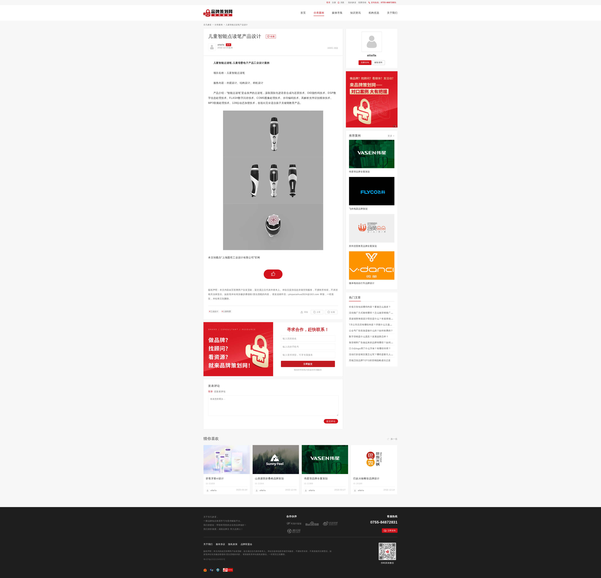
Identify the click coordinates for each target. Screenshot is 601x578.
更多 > (391, 136)
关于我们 (392, 12)
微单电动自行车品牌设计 (362, 283)
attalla (221, 44)
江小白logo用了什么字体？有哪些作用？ (370, 348)
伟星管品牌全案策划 (359, 171)
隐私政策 (232, 544)
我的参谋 (352, 2)
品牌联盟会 (246, 544)
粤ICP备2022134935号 (214, 559)
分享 (319, 312)
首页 (303, 12)
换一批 (394, 439)
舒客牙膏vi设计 (215, 478)
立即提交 (308, 364)
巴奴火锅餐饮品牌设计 (366, 478)
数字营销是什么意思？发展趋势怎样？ (368, 336)
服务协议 (220, 544)
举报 (306, 312)
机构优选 (374, 12)
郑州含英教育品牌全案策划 (363, 246)
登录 (328, 2)
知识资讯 (355, 12)
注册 (334, 2)
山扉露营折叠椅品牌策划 (269, 478)
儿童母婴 (226, 311)
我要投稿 (362, 2)
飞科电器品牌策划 (358, 208)
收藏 (333, 312)
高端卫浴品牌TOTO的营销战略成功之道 (369, 360)
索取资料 (378, 62)
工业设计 (213, 311)
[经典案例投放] (372, 72)
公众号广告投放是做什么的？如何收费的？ (371, 330)
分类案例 (319, 12)
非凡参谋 (207, 25)
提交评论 (331, 421)
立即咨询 (392, 530)
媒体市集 (337, 12)
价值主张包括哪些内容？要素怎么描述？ (370, 307)
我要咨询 (365, 62)
